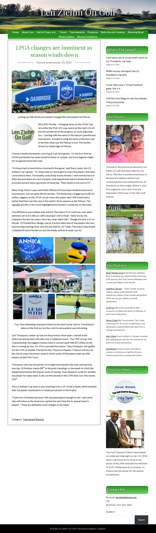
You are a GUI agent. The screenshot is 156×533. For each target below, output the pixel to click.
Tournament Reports (33, 419)
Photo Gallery (66, 36)
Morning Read (136, 32)
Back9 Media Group (115, 273)
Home (15, 32)
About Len (28, 32)
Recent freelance (87, 36)
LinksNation (111, 349)
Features (93, 32)
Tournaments (77, 32)
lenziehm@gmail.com (126, 497)
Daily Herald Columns (113, 32)
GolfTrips (110, 308)
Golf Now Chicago (114, 289)
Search (110, 511)
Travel (63, 32)
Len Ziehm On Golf (78, 12)
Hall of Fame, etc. (46, 32)
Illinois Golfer (112, 320)
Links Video (111, 336)
